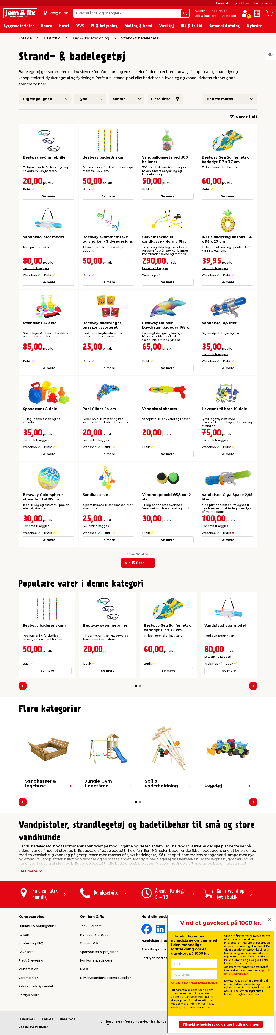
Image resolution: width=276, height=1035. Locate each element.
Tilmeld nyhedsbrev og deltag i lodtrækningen (221, 1024)
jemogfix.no (66, 1019)
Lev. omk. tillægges (36, 268)
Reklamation (28, 969)
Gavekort (222, 3)
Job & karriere (205, 16)
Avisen (200, 11)
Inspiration (218, 11)
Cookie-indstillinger (33, 1027)
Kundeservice (263, 3)
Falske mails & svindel (36, 986)
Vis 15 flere (135, 563)
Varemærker (28, 978)
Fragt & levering (31, 960)
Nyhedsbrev (241, 3)
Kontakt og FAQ (31, 943)
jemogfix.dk (27, 1019)
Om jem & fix (90, 943)
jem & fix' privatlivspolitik (247, 972)
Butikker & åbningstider (37, 926)
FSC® (84, 969)
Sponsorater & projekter (99, 952)
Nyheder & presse (94, 935)
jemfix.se (47, 1019)
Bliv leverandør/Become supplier (105, 978)
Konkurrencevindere (96, 960)
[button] (136, 686)
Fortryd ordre (29, 995)
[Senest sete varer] (271, 54)
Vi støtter (229, 16)
